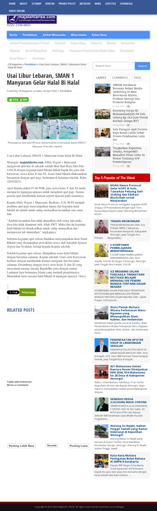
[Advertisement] (105, 18)
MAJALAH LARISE (66, 506)
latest (101, 77)
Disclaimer (127, 50)
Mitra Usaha (79, 34)
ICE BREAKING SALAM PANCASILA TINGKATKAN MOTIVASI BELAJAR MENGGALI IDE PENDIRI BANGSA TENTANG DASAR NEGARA (128, 279)
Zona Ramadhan (36, 50)
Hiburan (15, 50)
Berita (13, 34)
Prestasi (60, 42)
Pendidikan (30, 34)
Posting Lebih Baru (21, 445)
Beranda (52, 445)
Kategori (85, 3)
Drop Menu (18, 57)
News (98, 3)
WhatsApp (28, 292)
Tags (137, 77)
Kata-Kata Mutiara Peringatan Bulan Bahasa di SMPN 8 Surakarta (127, 458)
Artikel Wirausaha (54, 34)
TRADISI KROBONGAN (125, 221)
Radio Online (17, 11)
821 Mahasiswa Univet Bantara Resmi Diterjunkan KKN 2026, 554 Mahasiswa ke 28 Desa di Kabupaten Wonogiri (129, 372)
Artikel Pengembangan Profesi (29, 42)
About (23, 3)
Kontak (49, 3)
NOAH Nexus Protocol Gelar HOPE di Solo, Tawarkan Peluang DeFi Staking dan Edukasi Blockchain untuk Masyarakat (126, 192)
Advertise (38, 57)
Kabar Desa (99, 34)
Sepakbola (126, 3)
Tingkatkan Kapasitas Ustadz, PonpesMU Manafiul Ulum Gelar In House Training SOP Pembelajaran (129, 155)
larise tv (96, 42)
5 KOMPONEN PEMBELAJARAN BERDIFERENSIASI (121, 248)
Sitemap (36, 3)
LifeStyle (110, 3)
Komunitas (128, 42)
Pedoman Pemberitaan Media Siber (92, 50)
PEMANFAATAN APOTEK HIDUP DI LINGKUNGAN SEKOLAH (126, 343)
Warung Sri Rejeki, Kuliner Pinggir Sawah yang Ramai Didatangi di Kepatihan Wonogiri (128, 430)
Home (12, 3)
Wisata (111, 42)
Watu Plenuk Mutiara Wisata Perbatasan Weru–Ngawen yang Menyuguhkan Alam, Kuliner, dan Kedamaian (128, 313)
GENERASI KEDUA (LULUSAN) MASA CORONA (128, 400)
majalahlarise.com (31, 162)
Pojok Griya (78, 42)
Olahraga (58, 50)
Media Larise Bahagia (113, 506)
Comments (120, 77)
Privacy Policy (67, 3)
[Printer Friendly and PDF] (18, 101)
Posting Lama (79, 445)
